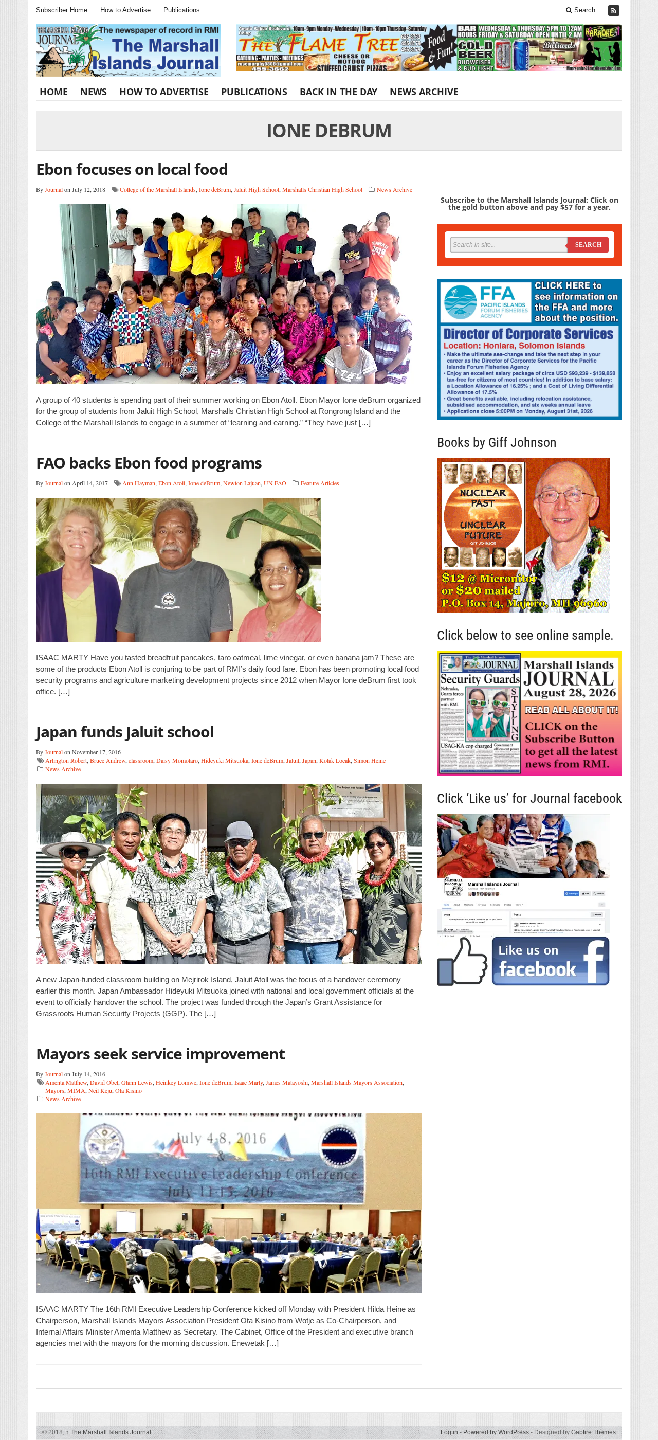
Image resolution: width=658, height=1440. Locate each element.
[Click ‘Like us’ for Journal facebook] (529, 900)
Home (54, 91)
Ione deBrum (215, 189)
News (93, 91)
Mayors (54, 1090)
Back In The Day (338, 91)
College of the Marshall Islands (158, 189)
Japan (309, 760)
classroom (141, 760)
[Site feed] (615, 10)
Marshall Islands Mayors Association (357, 1082)
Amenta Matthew (66, 1082)
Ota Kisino (128, 1090)
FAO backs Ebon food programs (149, 462)
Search (583, 10)
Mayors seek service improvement (160, 1053)
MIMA (76, 1090)
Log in (449, 1432)
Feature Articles (320, 483)
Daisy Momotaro (177, 760)
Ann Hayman (138, 483)
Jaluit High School (256, 189)
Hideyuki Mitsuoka (224, 760)
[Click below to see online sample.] (529, 713)
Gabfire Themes (593, 1432)
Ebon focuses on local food (132, 168)
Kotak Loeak (335, 760)
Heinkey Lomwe (176, 1082)
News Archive (424, 91)
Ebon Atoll (171, 483)
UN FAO (275, 483)
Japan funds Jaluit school (125, 731)
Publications (181, 10)
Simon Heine (370, 760)
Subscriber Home (61, 10)
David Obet (104, 1082)
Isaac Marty (248, 1082)
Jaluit (292, 760)
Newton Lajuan (242, 483)
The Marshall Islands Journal (108, 1432)
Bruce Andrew (107, 760)
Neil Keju (100, 1090)
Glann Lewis (137, 1082)
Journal (54, 189)
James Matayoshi (287, 1082)
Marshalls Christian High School (322, 189)
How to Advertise (125, 10)
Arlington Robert (66, 760)
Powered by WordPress (496, 1432)
